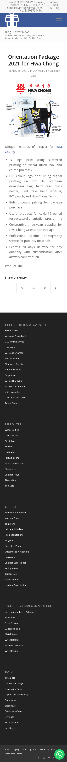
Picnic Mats (10, 441)
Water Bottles (12, 429)
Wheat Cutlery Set (14, 645)
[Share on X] (22, 288)
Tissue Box (10, 480)
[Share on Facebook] (10, 288)
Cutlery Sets (11, 573)
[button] (59, 754)
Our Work (38, 70)
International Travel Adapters (20, 611)
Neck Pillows (11, 623)
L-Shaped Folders (14, 529)
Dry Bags (9, 716)
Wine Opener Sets (14, 463)
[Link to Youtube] (49, 757)
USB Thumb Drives (14, 341)
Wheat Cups (11, 650)
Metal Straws (12, 634)
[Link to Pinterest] (54, 757)
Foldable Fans (12, 457)
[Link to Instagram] (44, 757)
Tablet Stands (12, 403)
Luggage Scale (12, 628)
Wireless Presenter (15, 386)
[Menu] (57, 20)
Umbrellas (10, 452)
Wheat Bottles (12, 639)
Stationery (10, 469)
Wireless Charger (14, 352)
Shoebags (10, 705)
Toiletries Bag (12, 722)
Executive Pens (13, 546)
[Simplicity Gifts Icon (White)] (28, 20)
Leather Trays (12, 474)
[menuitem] (57, 20)
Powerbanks (11, 330)
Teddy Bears (11, 568)
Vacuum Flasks (12, 518)
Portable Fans (12, 358)
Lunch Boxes (11, 435)
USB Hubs (10, 347)
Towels (8, 446)
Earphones (10, 375)
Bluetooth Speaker (15, 364)
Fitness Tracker (13, 369)
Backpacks (10, 700)
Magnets (9, 540)
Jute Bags (10, 728)
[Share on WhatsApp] (33, 288)
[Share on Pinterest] (45, 288)
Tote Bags (10, 677)
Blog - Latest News (17, 32)
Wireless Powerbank (16, 336)
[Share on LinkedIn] (56, 288)
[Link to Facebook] (38, 757)
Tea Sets (9, 485)
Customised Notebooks (17, 551)
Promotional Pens (14, 534)
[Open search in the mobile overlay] (46, 20)
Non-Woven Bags (14, 683)
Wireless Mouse (13, 380)
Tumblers (10, 523)
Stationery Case (13, 711)
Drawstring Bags (13, 689)
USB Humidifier (13, 391)
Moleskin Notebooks (15, 512)
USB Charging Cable (15, 397)
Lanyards (10, 557)
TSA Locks (10, 617)
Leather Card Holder (15, 562)
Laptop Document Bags (17, 694)
